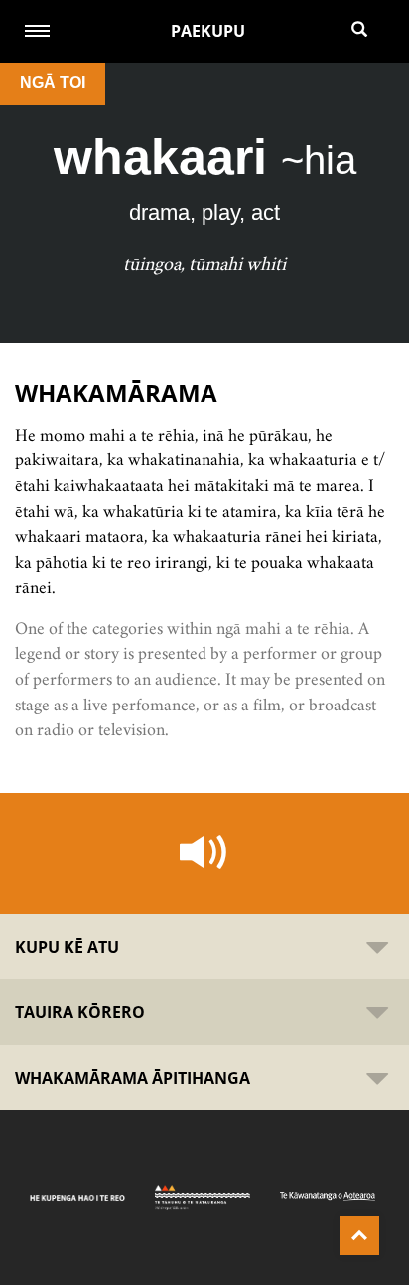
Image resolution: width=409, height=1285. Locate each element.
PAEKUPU (208, 31)
